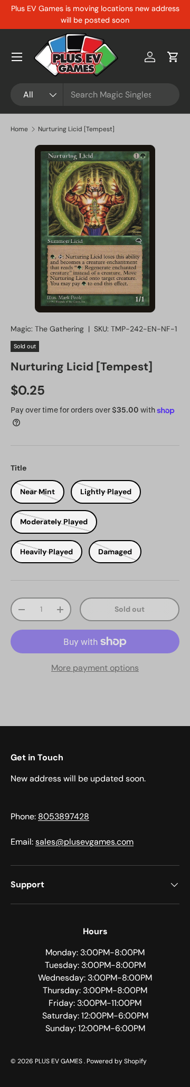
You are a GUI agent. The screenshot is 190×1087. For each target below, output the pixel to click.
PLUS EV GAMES (59, 1061)
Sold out (130, 609)
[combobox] (95, 94)
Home (19, 129)
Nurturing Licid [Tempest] (76, 129)
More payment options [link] (95, 667)
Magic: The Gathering (47, 329)
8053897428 (63, 816)
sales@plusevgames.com (84, 841)
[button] (173, 56)
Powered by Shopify (117, 1061)
